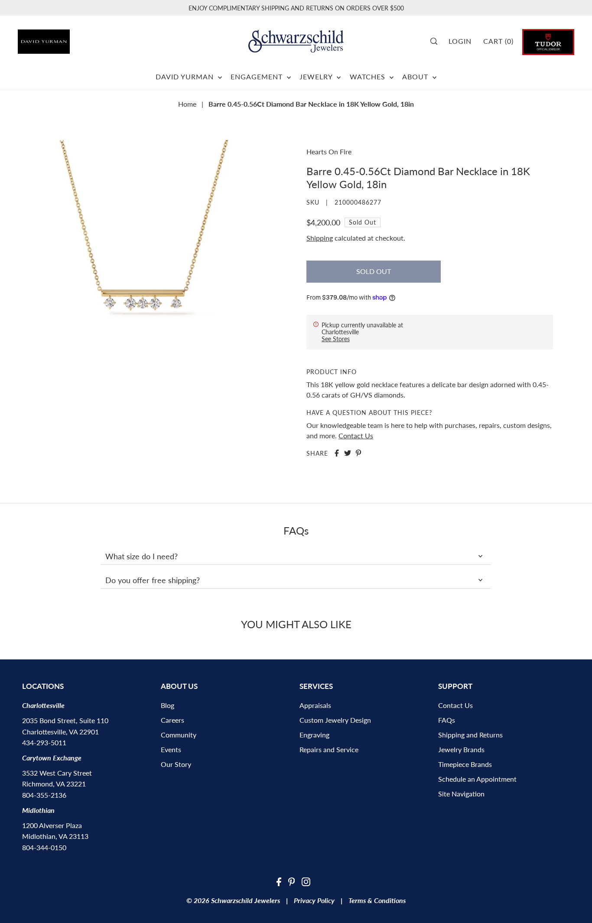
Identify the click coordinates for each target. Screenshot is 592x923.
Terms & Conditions (377, 900)
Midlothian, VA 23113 (55, 836)
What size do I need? (141, 556)
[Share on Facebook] (336, 453)
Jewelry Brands (461, 749)
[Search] (436, 41)
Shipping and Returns (470, 735)
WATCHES (368, 76)
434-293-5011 (44, 742)
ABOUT (416, 76)
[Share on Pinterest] (358, 453)
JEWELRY (317, 76)
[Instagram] (306, 881)
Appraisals (315, 705)
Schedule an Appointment (477, 779)
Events (171, 749)
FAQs (446, 720)
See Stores (336, 338)
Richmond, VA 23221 (54, 783)
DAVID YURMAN (186, 76)
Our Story (176, 764)
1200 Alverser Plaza (52, 825)
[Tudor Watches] (548, 41)
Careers (172, 720)
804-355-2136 (44, 795)
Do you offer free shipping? (152, 580)
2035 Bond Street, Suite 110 (65, 720)
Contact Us (355, 435)
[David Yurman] (61, 38)
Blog (167, 705)
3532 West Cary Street (57, 773)
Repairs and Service (328, 749)
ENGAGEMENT (258, 76)
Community (178, 735)
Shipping (319, 238)
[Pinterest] (291, 881)
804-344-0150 (44, 847)
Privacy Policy (314, 900)
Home (187, 104)
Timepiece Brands (465, 764)
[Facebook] (278, 881)
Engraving (314, 735)
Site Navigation (461, 793)
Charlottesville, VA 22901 (60, 731)
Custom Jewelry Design (335, 720)
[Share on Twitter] (347, 453)
